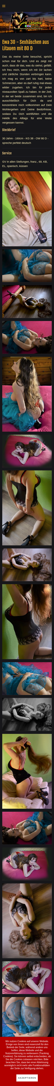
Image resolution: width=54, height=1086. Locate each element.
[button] (3, 6)
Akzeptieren (27, 1078)
